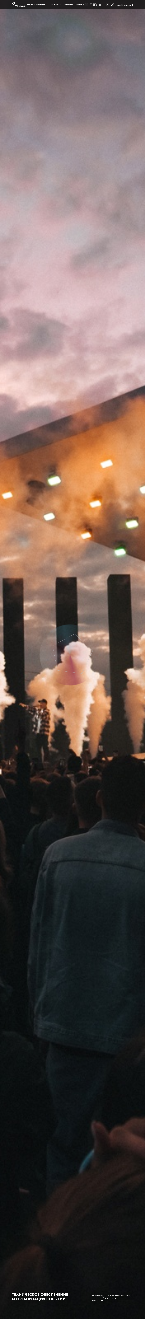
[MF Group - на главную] (18, 4)
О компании (68, 4)
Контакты (80, 4)
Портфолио (54, 4)
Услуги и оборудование (35, 4)
